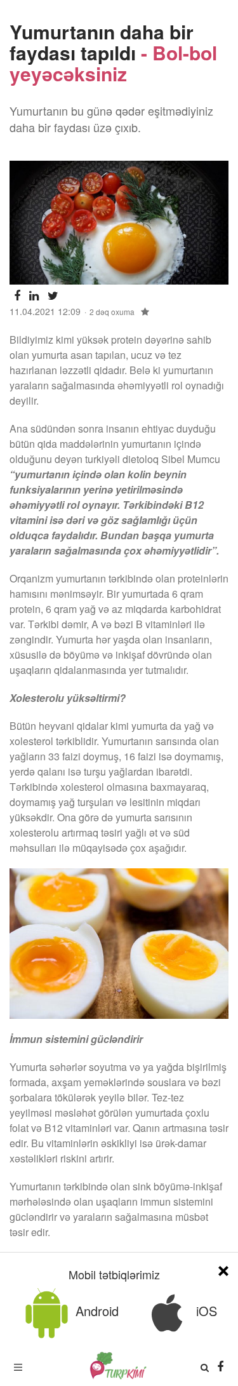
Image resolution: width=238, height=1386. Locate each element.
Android (95, 1311)
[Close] (223, 1268)
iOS (204, 1311)
